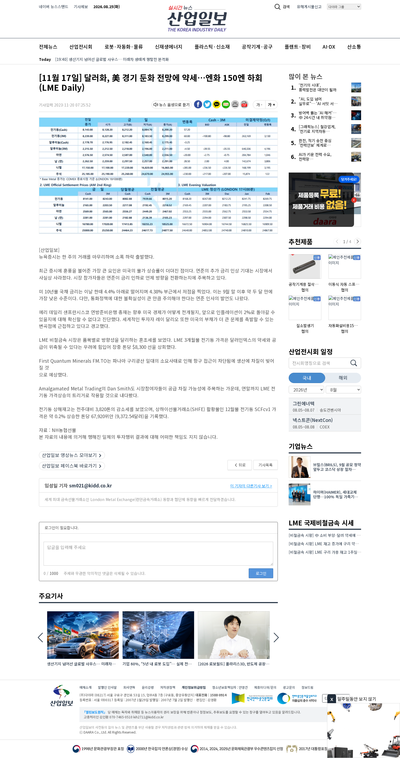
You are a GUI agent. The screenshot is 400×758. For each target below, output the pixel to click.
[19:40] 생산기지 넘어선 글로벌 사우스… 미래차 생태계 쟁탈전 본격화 (112, 59)
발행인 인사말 (107, 687)
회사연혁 (129, 687)
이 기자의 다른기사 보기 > (251, 485)
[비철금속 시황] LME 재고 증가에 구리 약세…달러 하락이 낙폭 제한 (343, 543)
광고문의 (289, 687)
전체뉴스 (48, 46)
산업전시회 (81, 46)
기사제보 (81, 6)
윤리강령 (148, 687)
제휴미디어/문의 (265, 687)
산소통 (354, 46)
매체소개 (85, 687)
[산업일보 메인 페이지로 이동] (197, 17)
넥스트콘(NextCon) (313, 419)
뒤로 (242, 465)
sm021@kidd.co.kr (90, 485)
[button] (235, 104)
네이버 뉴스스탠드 (53, 6)
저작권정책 (167, 687)
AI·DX (329, 46)
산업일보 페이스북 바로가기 (69, 465)
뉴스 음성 (166, 104)
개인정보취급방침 (194, 687)
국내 (307, 377)
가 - (259, 104)
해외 (343, 377)
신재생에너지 (169, 46)
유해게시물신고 (309, 6)
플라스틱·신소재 (212, 46)
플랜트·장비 (298, 46)
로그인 (261, 573)
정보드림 (307, 687)
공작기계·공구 (257, 46)
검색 (286, 6)
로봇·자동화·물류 (123, 46)
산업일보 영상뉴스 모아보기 (69, 455)
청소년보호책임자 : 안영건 (230, 687)
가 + (271, 104)
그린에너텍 (304, 403)
